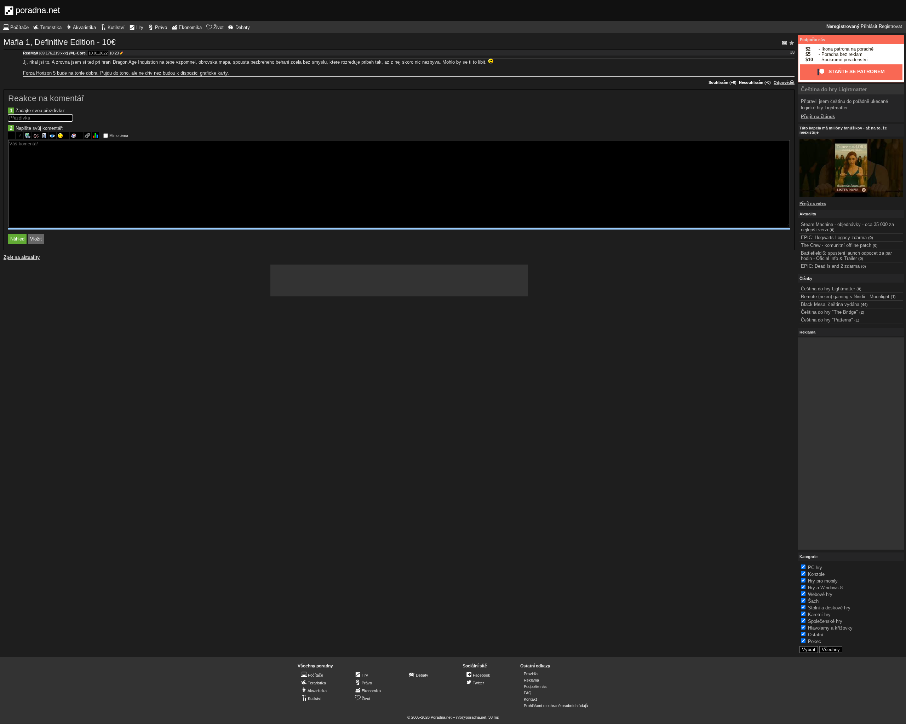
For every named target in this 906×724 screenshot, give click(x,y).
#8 (792, 52)
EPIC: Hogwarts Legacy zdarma (834, 237)
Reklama (531, 680)
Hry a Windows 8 (825, 587)
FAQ (528, 693)
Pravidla (531, 674)
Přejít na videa (812, 203)
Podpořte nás (812, 39)
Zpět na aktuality (22, 257)
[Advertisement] (399, 280)
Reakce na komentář (46, 98)
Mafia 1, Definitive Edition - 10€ (60, 42)
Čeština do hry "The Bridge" (829, 312)
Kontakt (530, 699)
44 (864, 304)
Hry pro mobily (823, 581)
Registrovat (890, 26)
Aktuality (807, 214)
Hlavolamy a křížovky (830, 628)
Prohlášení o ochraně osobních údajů (556, 705)
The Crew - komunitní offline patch (836, 245)
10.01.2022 (98, 53)
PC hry (815, 567)
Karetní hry (819, 614)
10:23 (114, 53)
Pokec (814, 641)
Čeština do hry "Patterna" (827, 320)
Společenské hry (825, 621)
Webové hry (820, 594)
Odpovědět (784, 82)
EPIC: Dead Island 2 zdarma (830, 266)
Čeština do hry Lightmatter (834, 89)
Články (805, 278)
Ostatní (815, 634)
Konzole (816, 574)
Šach (813, 601)
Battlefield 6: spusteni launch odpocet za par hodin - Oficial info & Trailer (846, 255)
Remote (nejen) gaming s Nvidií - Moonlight (845, 296)
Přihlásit (869, 26)
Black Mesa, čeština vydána (830, 304)
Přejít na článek (818, 116)
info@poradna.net (471, 717)
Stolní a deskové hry (829, 607)
